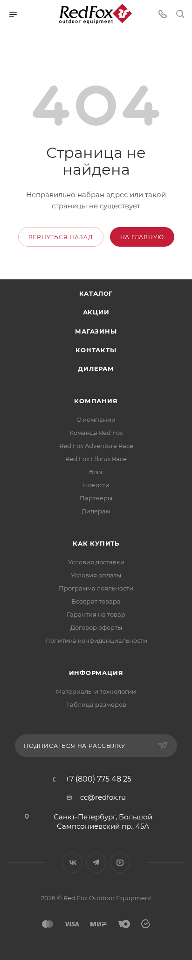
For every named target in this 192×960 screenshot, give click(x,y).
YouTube (120, 863)
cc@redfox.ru (103, 797)
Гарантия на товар (96, 614)
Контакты (95, 350)
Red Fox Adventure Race (96, 445)
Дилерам (96, 368)
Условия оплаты (96, 575)
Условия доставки (96, 562)
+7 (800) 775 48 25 (98, 779)
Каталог (96, 293)
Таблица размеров (96, 704)
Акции (96, 312)
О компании (96, 419)
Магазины (96, 331)
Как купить (96, 543)
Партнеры (96, 498)
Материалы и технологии (96, 691)
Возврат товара (96, 601)
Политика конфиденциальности (96, 640)
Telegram (96, 863)
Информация (96, 672)
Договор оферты (96, 627)
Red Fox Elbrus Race (96, 458)
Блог (96, 472)
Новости (96, 485)
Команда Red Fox (96, 432)
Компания (95, 401)
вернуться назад (60, 237)
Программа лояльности (96, 588)
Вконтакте (72, 863)
